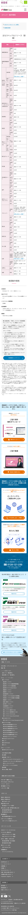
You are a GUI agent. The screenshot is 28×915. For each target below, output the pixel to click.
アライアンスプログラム (7, 851)
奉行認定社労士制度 (6, 842)
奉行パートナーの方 (5, 845)
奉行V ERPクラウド (6, 718)
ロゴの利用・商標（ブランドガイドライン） (10, 908)
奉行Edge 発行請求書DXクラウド (10, 724)
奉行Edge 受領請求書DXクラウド (10, 726)
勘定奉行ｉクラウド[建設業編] (9, 685)
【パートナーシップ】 (6, 826)
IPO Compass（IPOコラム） (7, 781)
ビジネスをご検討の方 (6, 832)
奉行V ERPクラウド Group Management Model (13, 720)
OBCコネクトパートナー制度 (8, 836)
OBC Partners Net (6, 847)
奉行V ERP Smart (6, 742)
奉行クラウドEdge (6, 722)
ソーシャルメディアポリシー (7, 901)
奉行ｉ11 (4, 740)
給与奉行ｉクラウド (7, 703)
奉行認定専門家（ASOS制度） (9, 840)
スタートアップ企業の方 (6, 818)
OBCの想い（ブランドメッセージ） (9, 665)
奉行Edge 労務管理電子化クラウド (10, 728)
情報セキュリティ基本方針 (19, 903)
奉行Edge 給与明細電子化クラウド (10, 732)
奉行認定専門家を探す (7, 809)
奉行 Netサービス (6, 801)
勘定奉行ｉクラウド (7, 681)
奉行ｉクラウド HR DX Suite (9, 713)
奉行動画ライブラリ (5, 785)
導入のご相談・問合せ (7, 769)
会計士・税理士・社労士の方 (7, 838)
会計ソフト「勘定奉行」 (7, 672)
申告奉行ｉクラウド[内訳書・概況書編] (11, 697)
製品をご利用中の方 (5, 799)
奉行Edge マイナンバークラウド (10, 736)
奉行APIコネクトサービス (8, 749)
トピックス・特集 (5, 788)
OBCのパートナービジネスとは (8, 830)
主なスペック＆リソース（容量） (11, 24)
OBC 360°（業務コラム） (7, 779)
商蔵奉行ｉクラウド (7, 699)
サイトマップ (4, 899)
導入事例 (4, 754)
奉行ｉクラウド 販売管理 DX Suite (10, 711)
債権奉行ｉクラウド (7, 689)
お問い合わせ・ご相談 (18, 76)
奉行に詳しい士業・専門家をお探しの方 (10, 807)
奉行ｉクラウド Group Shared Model (11, 715)
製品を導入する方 (5, 803)
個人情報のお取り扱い (18, 899)
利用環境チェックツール (14, 357)
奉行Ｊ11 (4, 744)
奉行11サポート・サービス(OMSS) (10, 765)
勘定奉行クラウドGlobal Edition (10, 687)
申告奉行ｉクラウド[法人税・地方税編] (11, 695)
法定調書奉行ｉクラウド (8, 705)
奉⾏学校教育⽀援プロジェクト (9, 816)
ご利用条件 (10, 899)
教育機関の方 (4, 814)
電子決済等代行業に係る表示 (7, 903)
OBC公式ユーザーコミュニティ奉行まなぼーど (13, 761)
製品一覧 (18, 6)
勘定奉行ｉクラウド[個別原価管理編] (11, 683)
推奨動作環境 (7, 27)
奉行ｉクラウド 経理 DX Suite (9, 709)
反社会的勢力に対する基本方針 (7, 906)
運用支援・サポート (6, 757)
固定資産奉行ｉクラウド (8, 693)
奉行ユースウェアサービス (8, 763)
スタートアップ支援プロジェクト (9, 820)
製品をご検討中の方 (5, 797)
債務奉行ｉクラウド (7, 691)
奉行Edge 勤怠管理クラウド (9, 730)
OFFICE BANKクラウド (8, 707)
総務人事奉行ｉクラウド (8, 701)
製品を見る (14, 593)
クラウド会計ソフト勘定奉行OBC (8, 6)
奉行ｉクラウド (5, 679)
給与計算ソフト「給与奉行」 (8, 674)
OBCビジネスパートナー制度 (8, 834)
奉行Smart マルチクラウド (8, 738)
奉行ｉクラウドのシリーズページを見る (12, 652)
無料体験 (4, 767)
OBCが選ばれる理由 (6, 752)
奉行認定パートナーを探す (8, 805)
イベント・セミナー (5, 783)
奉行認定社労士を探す (7, 812)
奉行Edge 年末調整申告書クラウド (10, 734)
